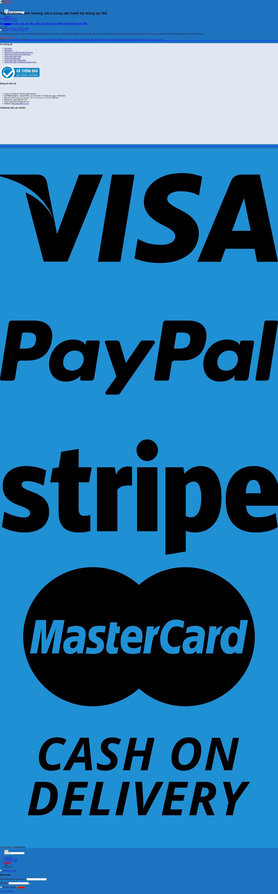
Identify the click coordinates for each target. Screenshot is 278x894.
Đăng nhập (21, 887)
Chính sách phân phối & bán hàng (17, 54)
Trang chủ (8, 16)
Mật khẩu (4, 883)
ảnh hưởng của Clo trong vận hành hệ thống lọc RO (49, 39)
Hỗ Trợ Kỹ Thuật (10, 20)
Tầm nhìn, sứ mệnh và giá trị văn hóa (18, 52)
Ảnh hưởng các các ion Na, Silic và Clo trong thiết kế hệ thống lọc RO (43, 23)
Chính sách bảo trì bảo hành (15, 60)
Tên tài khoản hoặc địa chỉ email (13, 879)
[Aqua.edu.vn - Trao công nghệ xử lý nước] (6, 2)
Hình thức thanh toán (12, 58)
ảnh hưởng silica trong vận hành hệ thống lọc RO (131, 39)
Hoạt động (8, 50)
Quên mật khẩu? (6, 891)
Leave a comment (157, 39)
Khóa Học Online (11, 18)
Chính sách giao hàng (12, 56)
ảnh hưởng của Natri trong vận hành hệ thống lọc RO (90, 39)
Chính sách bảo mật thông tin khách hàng (20, 62)
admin (27, 28)
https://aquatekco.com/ (20, 104)
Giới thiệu (8, 48)
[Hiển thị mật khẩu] (29, 883)
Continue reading (8, 37)
